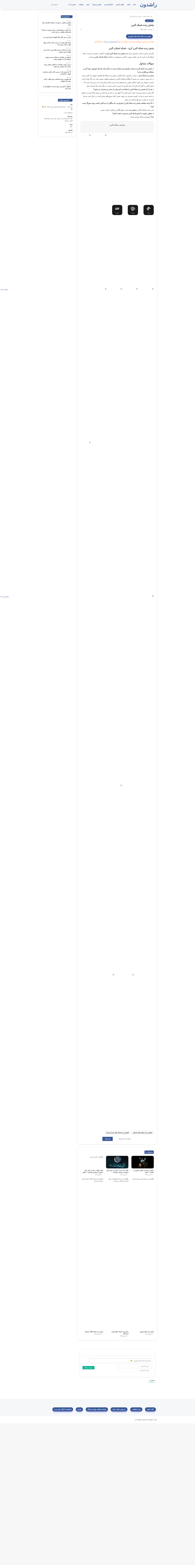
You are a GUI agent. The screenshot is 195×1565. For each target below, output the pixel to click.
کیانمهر (70, 130)
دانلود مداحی (120, 4)
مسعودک (70, 116)
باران (71, 124)
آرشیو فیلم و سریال (111, 42)
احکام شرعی (108, 4)
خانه (134, 4)
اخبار (128, 4)
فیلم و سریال (96, 4)
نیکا (71, 104)
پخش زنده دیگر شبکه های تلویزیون (139, 36)
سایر (87, 4)
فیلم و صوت (145, 16)
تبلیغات (81, 4)
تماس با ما (72, 4)
